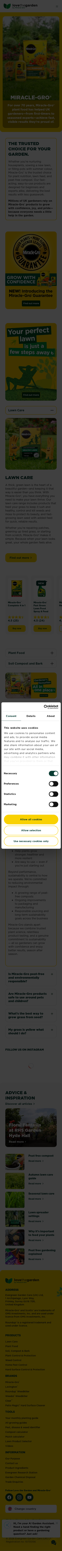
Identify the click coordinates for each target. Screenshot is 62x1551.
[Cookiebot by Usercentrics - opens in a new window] (44, 707)
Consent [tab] (11, 716)
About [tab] (51, 716)
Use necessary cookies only (31, 841)
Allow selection (31, 830)
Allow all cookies (31, 819)
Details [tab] (31, 716)
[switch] (53, 783)
